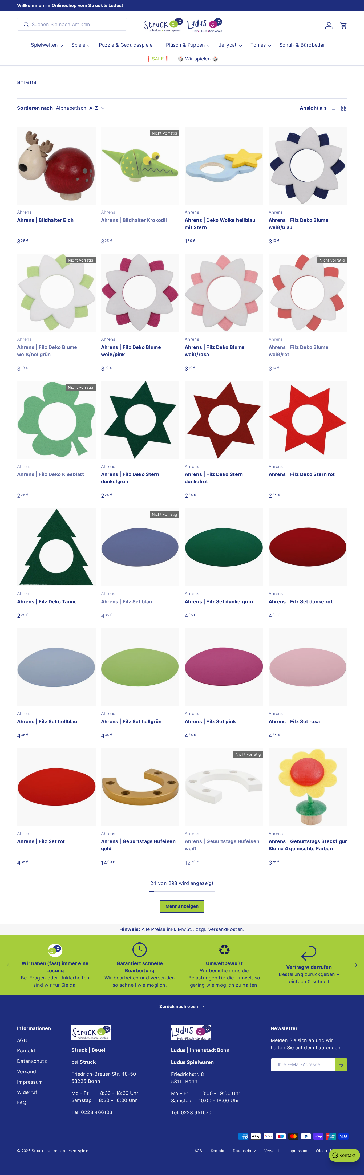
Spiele (78, 45)
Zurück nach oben (179, 1006)
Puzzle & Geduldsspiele (125, 45)
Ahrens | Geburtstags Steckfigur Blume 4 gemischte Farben (308, 845)
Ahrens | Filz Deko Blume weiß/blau (299, 223)
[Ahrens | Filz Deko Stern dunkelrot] (224, 420)
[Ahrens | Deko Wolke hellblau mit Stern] (224, 166)
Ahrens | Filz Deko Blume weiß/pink (131, 350)
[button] (344, 25)
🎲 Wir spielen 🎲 (198, 59)
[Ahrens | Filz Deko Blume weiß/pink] (140, 293)
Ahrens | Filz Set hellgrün (131, 721)
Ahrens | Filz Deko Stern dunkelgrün (130, 477)
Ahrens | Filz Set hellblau (47, 721)
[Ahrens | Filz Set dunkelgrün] (224, 547)
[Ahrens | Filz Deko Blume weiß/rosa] (224, 293)
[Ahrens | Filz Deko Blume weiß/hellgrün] (56, 293)
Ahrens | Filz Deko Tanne (47, 601)
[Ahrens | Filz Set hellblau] (56, 667)
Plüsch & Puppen (185, 45)
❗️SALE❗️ (158, 59)
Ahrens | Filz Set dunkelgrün (219, 601)
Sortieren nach (35, 108)
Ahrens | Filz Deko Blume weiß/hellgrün (47, 350)
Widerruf (27, 1092)
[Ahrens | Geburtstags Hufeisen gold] (140, 787)
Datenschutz (32, 1061)
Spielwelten (44, 45)
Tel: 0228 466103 (91, 1112)
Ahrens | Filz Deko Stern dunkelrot (214, 477)
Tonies (258, 45)
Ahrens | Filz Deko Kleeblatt (50, 474)
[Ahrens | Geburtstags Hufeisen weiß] (224, 787)
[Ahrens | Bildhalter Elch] (56, 166)
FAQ (21, 1102)
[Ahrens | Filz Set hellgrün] (140, 667)
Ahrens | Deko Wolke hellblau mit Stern (220, 223)
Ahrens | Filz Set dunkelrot (301, 601)
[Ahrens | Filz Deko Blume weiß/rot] (308, 293)
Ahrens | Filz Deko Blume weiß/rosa (215, 350)
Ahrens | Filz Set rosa (294, 721)
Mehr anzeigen (182, 906)
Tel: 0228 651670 (191, 1112)
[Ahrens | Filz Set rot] (56, 787)
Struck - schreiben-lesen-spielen (61, 1151)
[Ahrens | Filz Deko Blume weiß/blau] (308, 166)
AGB (22, 1040)
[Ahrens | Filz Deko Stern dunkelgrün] (140, 420)
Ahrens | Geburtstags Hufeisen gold (138, 845)
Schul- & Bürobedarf (303, 45)
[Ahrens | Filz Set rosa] (308, 667)
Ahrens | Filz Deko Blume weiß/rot (299, 350)
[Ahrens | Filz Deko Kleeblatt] (56, 420)
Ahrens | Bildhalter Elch (45, 220)
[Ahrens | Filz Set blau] (140, 547)
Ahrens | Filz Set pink (210, 721)
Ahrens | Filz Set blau (126, 601)
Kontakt (26, 1051)
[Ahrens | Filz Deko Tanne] (56, 547)
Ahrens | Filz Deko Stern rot (302, 474)
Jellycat (228, 45)
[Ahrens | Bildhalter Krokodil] (140, 166)
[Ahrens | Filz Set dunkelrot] (308, 547)
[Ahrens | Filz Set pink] (224, 667)
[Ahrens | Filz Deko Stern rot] (308, 420)
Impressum (30, 1082)
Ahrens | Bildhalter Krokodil (134, 220)
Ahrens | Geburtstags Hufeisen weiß (222, 845)
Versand (26, 1071)
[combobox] (72, 24)
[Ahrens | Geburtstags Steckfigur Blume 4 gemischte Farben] (308, 787)
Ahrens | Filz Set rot (41, 841)
